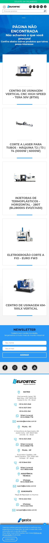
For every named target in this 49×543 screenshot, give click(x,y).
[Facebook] (5, 370)
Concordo (10, 539)
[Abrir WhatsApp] (43, 537)
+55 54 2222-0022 (25, 499)
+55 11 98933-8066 (26, 469)
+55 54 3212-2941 (25, 411)
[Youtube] (34, 370)
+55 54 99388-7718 (26, 417)
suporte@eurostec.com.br (26, 486)
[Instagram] (15, 370)
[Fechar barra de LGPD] (45, 524)
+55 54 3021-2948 (25, 404)
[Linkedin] (24, 370)
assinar (24, 355)
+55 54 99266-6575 (26, 482)
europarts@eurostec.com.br (26, 510)
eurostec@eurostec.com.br (26, 421)
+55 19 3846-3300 (25, 462)
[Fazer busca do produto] (45, 11)
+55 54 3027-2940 (25, 408)
